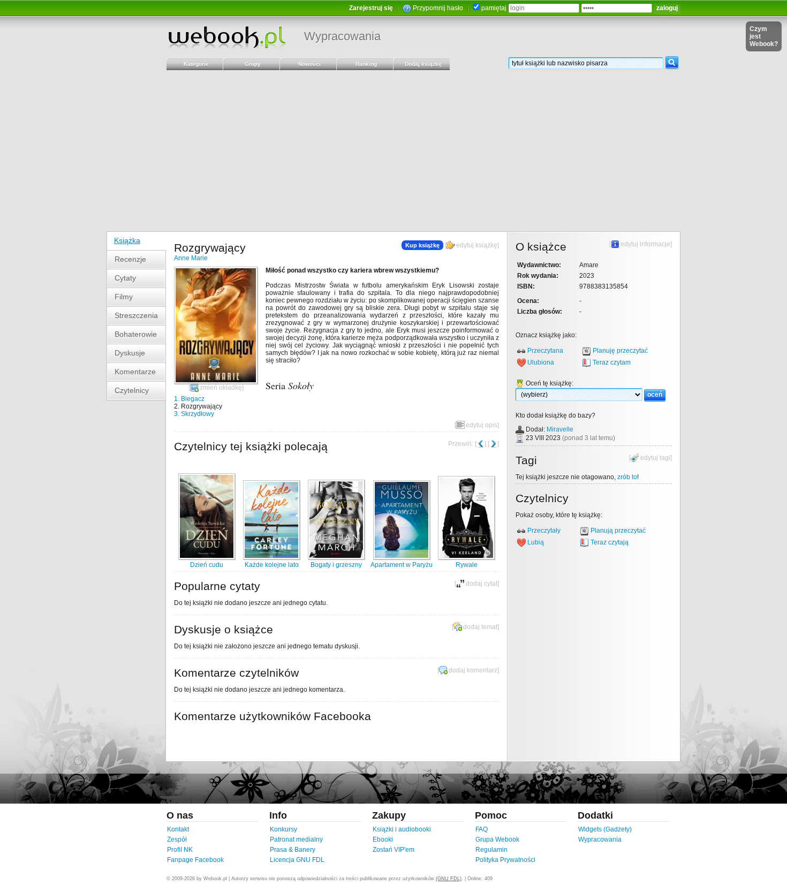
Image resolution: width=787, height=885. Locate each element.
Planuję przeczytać (620, 350)
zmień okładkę (221, 387)
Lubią (535, 542)
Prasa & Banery (292, 849)
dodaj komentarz (473, 670)
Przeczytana (545, 350)
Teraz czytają (610, 542)
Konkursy (283, 829)
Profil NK (180, 849)
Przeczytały (544, 530)
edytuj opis (481, 425)
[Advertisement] (393, 151)
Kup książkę (422, 245)
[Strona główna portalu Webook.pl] (226, 37)
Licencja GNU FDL (297, 860)
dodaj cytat (481, 583)
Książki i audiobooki (402, 829)
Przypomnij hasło (438, 8)
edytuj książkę (476, 245)
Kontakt (178, 829)
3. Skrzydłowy (194, 414)
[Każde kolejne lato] (271, 557)
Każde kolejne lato (272, 565)
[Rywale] (466, 557)
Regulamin (491, 849)
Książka (127, 240)
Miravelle (560, 429)
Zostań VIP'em (393, 849)
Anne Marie (191, 258)
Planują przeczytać (618, 530)
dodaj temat (480, 627)
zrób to (627, 477)
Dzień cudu (206, 565)
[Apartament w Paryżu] (401, 557)
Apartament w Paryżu (401, 565)
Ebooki (383, 839)
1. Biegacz (189, 399)
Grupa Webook (497, 839)
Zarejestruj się (371, 8)
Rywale (467, 565)
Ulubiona (540, 362)
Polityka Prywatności (505, 860)
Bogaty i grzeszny (336, 565)
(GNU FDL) (448, 878)
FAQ (481, 829)
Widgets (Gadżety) (605, 829)
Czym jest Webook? (764, 36)
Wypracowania (342, 36)
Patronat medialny (296, 839)
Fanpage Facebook (195, 860)
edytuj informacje (645, 244)
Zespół (177, 839)
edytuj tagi (655, 458)
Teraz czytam (612, 362)
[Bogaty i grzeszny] (336, 557)
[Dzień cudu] (206, 557)
